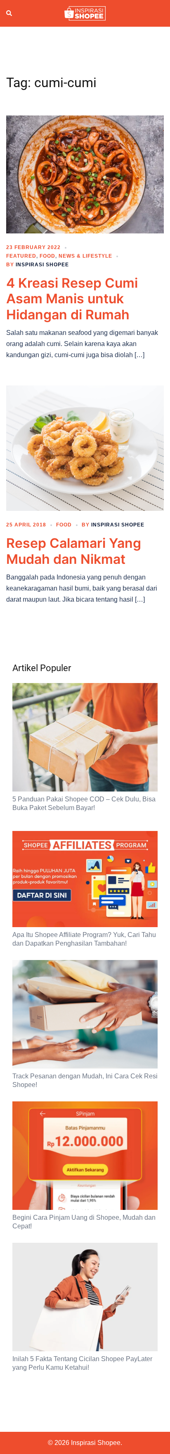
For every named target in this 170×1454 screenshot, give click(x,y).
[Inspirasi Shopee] (85, 12)
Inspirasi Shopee (42, 265)
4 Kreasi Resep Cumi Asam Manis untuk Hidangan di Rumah (72, 299)
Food (47, 256)
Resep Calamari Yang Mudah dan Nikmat (73, 551)
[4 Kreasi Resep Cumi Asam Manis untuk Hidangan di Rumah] (85, 174)
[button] (9, 13)
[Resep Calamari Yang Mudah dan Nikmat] (85, 447)
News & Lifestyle (85, 256)
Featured (21, 256)
